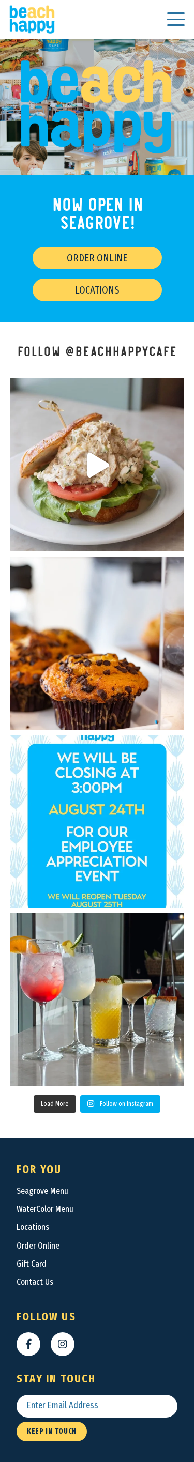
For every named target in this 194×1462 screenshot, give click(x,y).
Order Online (97, 258)
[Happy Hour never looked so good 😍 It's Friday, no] (97, 999)
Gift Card (32, 1263)
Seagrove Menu (42, 1191)
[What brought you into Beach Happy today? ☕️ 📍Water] (97, 464)
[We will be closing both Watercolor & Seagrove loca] (97, 821)
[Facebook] (28, 1344)
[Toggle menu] (176, 19)
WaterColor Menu (45, 1209)
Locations (97, 290)
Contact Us (35, 1281)
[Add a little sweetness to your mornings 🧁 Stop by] (97, 643)
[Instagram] (62, 1344)
